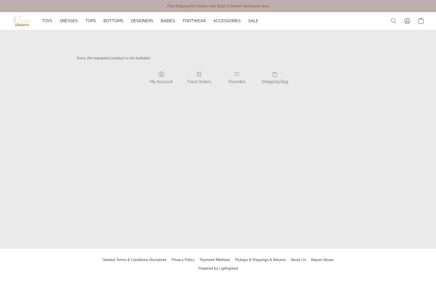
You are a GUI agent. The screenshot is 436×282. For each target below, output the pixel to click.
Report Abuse (322, 260)
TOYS (47, 20)
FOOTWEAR (194, 20)
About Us (298, 260)
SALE (253, 20)
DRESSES (69, 20)
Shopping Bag (275, 81)
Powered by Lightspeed (218, 268)
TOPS (90, 20)
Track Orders (199, 81)
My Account (161, 81)
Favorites (237, 81)
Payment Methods (215, 260)
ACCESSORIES (227, 20)
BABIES (168, 20)
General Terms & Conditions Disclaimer (134, 260)
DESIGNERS (142, 20)
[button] (22, 21)
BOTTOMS (113, 20)
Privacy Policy (183, 260)
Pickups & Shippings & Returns (260, 260)
